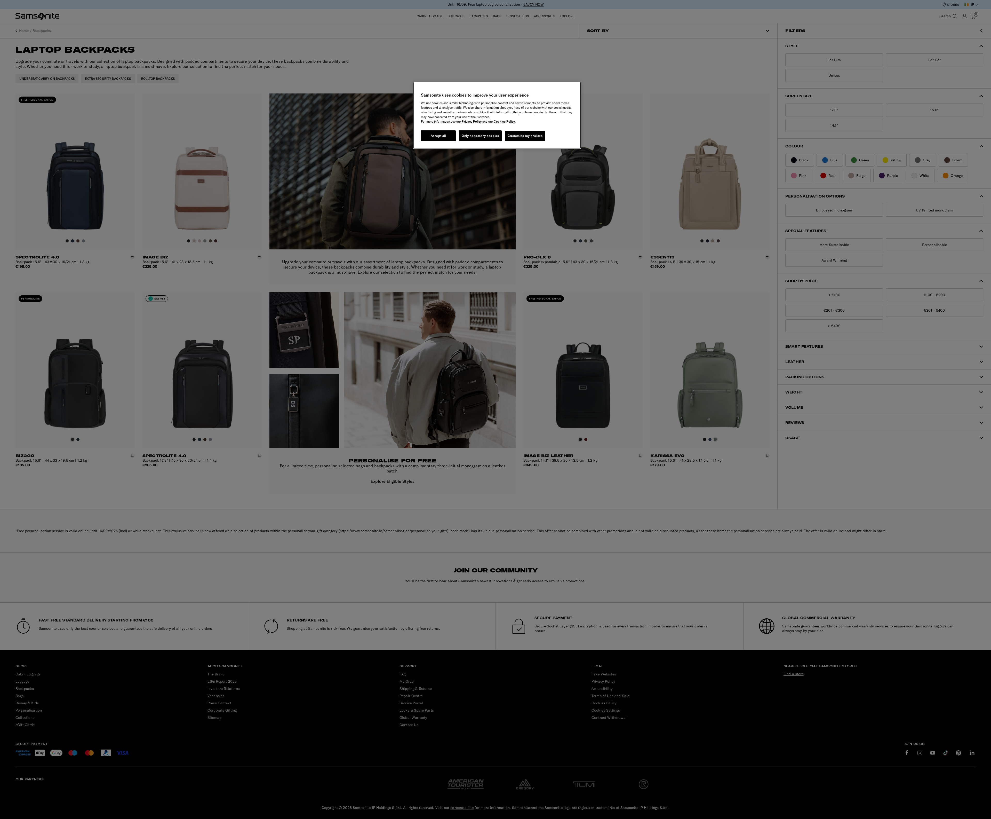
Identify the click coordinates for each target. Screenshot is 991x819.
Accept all (438, 136)
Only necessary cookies (480, 136)
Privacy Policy (472, 121)
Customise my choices (525, 136)
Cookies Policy (504, 121)
